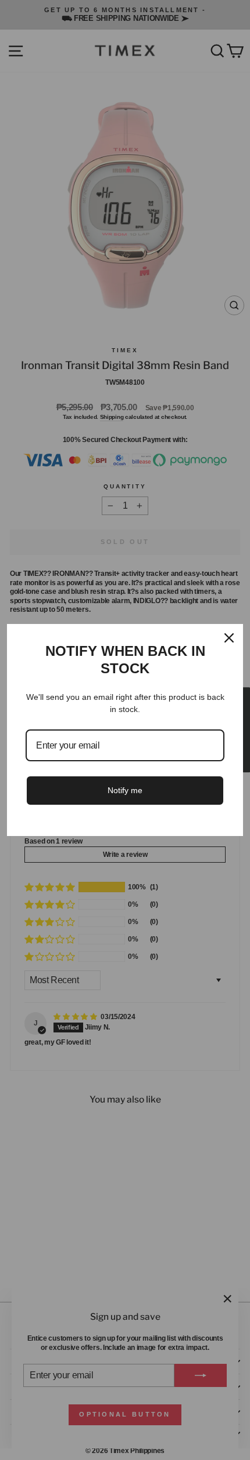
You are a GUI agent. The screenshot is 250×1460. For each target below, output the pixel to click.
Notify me (125, 790)
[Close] (229, 638)
